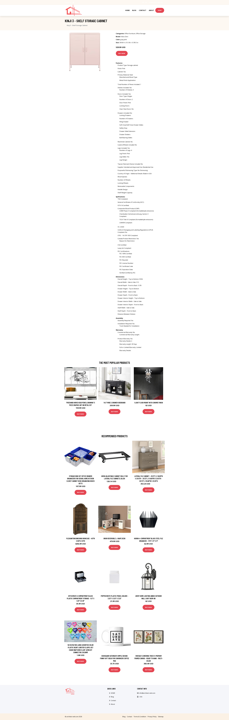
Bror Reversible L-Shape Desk (114, 538)
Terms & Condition (140, 717)
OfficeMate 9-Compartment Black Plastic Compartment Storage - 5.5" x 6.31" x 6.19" (80, 598)
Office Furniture (130, 34)
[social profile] (73, 2)
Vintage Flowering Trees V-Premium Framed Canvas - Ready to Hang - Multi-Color (148, 658)
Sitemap (160, 717)
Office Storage (140, 34)
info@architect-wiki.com (156, 2)
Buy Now (121, 53)
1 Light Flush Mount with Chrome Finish (148, 402)
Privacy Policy (152, 717)
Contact (142, 10)
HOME (127, 10)
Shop (160, 10)
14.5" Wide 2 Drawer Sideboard (114, 402)
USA (146, 2)
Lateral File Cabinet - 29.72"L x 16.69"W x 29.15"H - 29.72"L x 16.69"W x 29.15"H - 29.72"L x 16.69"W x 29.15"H (148, 478)
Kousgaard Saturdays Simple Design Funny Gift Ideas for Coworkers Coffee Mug (114, 658)
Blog (134, 10)
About (151, 10)
